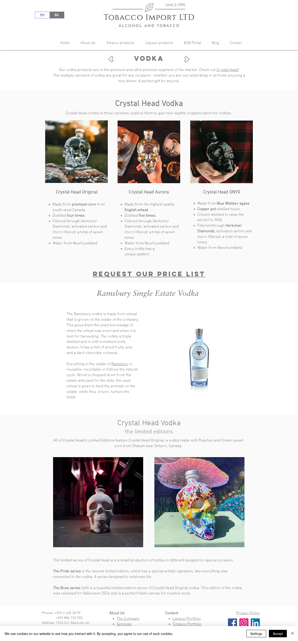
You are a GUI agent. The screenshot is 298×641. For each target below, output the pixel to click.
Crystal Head (227, 70)
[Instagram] (243, 623)
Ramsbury (120, 364)
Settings (256, 633)
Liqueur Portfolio (187, 619)
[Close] (292, 633)
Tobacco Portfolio (187, 624)
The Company (128, 619)
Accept (278, 633)
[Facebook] (232, 623)
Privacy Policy (248, 613)
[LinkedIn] (255, 623)
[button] (86, 43)
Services (124, 624)
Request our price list (149, 274)
